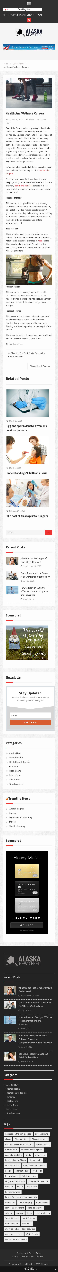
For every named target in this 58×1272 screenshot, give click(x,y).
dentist (8, 1170)
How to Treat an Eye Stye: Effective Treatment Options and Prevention (34, 591)
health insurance (12, 1192)
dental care (40, 1155)
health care (32, 1186)
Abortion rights (16, 808)
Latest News (15, 775)
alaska (8, 1139)
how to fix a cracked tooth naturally (21, 1197)
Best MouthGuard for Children (18, 1144)
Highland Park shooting (20, 817)
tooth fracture (29, 1218)
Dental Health (16, 757)
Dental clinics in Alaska (15, 1160)
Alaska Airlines (21, 1139)
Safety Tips (14, 779)
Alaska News (15, 753)
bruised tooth (11, 1149)
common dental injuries (31, 1149)
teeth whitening (43, 1213)
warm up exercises (13, 1234)
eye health (37, 1170)
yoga (40, 240)
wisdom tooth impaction (16, 1239)
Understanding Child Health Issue (26, 473)
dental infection (12, 1165)
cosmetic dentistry (13, 1155)
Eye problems (11, 1176)
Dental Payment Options (34, 1165)
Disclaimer (21, 1253)
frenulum (9, 1186)
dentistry (13, 766)
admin (31, 119)
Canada (12, 813)
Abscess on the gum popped (18, 1134)
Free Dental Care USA (38, 1181)
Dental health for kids (19, 762)
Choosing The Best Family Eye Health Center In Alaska (26, 355)
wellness (19, 344)
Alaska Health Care (38, 366)
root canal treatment (14, 1207)
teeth (29, 1213)
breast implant (42, 1144)
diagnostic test (21, 1170)
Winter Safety (32, 1234)
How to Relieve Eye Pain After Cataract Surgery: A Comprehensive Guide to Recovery (35, 1039)
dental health (36, 1160)
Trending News (19, 798)
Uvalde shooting (17, 826)
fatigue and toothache (15, 1181)
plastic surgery (25, 1202)
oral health (10, 1202)
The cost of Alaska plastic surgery (27, 516)
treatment (26, 1223)
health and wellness (24, 185)
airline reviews (41, 1134)
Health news (15, 770)
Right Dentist (42, 1202)
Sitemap (40, 1256)
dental (28, 1155)
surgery (19, 1213)
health (11, 344)
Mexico (12, 821)
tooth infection (11, 1223)
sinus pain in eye (35, 1207)
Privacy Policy (35, 1253)
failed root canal (29, 1176)
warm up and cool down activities (20, 1229)
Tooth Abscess (12, 1218)
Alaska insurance (39, 1139)
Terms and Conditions (24, 1256)
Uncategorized (16, 784)
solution (8, 1213)
